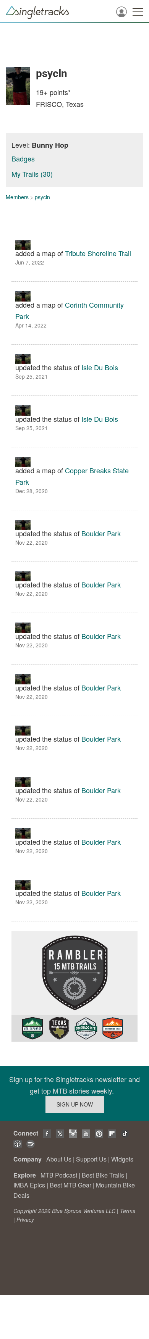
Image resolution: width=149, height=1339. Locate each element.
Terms (127, 1211)
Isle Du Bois (99, 367)
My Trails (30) (32, 174)
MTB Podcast (58, 1175)
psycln (42, 197)
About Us (58, 1159)
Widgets (122, 1159)
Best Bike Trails (103, 1175)
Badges (23, 158)
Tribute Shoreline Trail (98, 253)
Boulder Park (101, 533)
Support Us (91, 1159)
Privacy (25, 1219)
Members (17, 197)
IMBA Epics (29, 1185)
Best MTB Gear (70, 1185)
